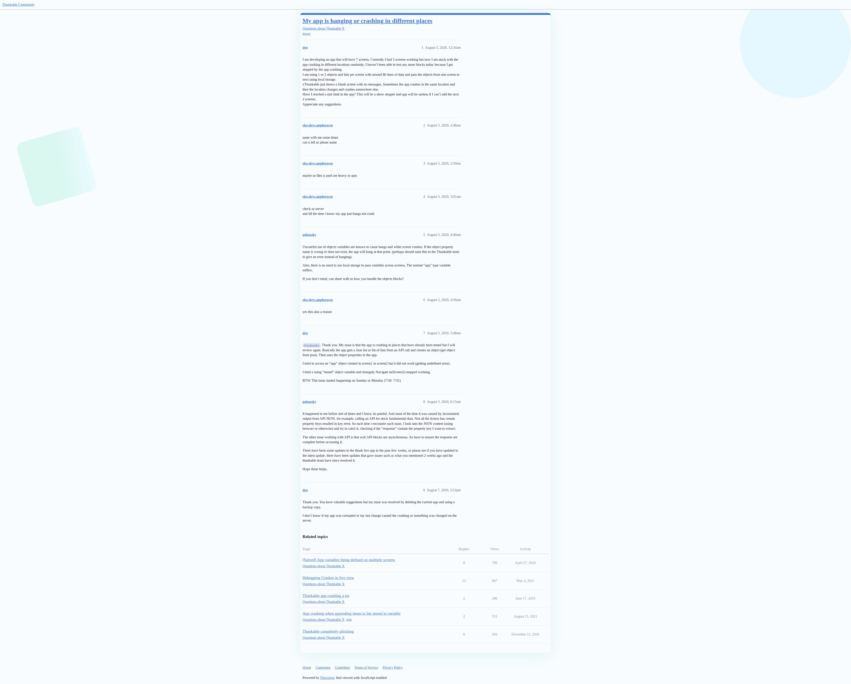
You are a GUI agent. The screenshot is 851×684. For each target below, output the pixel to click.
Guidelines (342, 667)
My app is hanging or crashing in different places (367, 20)
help (349, 619)
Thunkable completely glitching (328, 631)
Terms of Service (366, 667)
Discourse (327, 678)
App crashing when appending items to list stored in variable (351, 613)
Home (307, 667)
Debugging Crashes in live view (328, 577)
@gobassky (312, 345)
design (306, 33)
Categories (323, 667)
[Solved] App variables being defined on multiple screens (349, 560)
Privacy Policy (393, 667)
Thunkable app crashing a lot (326, 595)
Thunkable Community (18, 4)
